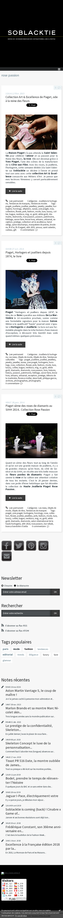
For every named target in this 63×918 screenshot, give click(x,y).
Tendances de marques (19, 203)
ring (27, 214)
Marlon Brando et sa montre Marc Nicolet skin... (32, 710)
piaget (8, 206)
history (9, 372)
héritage (9, 219)
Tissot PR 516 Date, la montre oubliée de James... (33, 763)
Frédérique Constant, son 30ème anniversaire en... (33, 829)
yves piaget (43, 208)
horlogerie (43, 362)
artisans (39, 219)
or (31, 214)
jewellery (33, 206)
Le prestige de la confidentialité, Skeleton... (29, 727)
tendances (42, 649)
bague (12, 214)
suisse (34, 208)
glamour (7, 660)
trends (20, 654)
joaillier (24, 206)
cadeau (9, 229)
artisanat (48, 219)
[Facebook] (7, 546)
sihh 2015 (30, 227)
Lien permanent (16, 201)
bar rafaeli (48, 523)
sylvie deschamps (20, 224)
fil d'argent (20, 227)
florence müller (24, 378)
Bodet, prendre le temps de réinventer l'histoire (32, 780)
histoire (52, 370)
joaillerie (16, 206)
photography (35, 380)
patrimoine (49, 216)
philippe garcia (49, 378)
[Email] (7, 556)
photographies (21, 380)
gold (35, 214)
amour (39, 227)
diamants (15, 370)
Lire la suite (17, 191)
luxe (44, 211)
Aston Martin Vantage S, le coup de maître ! (31, 692)
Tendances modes (39, 203)
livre (45, 370)
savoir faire (19, 219)
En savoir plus (21, 915)
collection (10, 211)
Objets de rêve (39, 357)
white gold (43, 214)
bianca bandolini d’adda (17, 526)
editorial (8, 654)
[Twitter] (19, 546)
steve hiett (37, 378)
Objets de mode (25, 357)
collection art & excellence (34, 222)
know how (30, 219)
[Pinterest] (31, 546)
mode (38, 211)
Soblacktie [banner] (31, 33)
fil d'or (11, 227)
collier (15, 367)
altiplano (27, 208)
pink (24, 211)
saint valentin (49, 227)
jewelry (41, 206)
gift (14, 229)
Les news (13, 357)
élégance (33, 654)
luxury (49, 211)
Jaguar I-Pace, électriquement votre (32, 796)
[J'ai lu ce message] (59, 910)
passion (39, 216)
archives (9, 380)
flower (18, 211)
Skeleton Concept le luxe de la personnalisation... (28, 745)
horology (17, 208)
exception (32, 375)
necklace (20, 214)
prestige (17, 222)
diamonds (17, 216)
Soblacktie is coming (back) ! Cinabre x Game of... (33, 811)
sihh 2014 (26, 523)
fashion (30, 211)
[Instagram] (43, 546)
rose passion (28, 216)
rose (52, 208)
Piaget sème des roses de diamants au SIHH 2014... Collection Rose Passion (29, 408)
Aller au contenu (8, 2)
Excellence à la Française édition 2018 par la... (33, 846)
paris (5, 649)
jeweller (48, 206)
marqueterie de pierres (39, 224)
